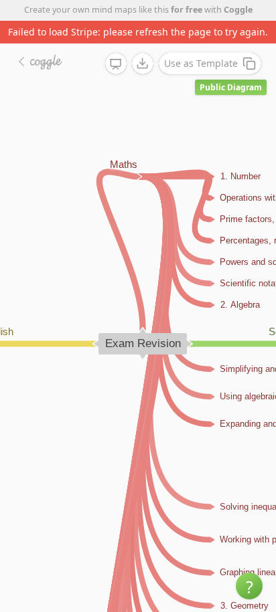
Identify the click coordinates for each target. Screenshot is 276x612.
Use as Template (201, 63)
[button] (249, 586)
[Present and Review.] (116, 64)
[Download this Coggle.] (142, 63)
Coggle (238, 9)
